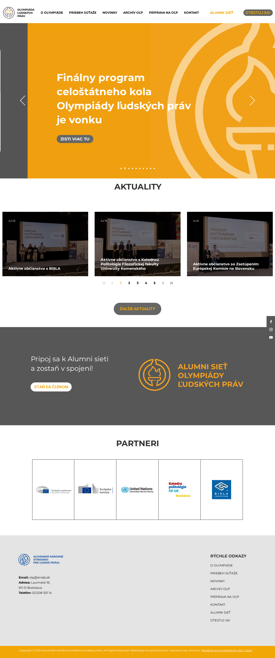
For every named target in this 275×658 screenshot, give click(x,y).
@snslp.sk (42, 577)
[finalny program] (125, 168)
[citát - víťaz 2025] (139, 168)
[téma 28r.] (147, 168)
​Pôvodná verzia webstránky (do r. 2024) (226, 650)
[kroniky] (128, 168)
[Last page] (171, 283)
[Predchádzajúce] (22, 101)
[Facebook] (271, 321)
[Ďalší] (252, 101)
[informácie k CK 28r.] (132, 168)
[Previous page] (112, 283)
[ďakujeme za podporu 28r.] (121, 168)
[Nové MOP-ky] (150, 168)
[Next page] (163, 283)
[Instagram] (271, 329)
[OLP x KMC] (143, 168)
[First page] (104, 283)
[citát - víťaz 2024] (154, 168)
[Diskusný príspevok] (136, 168)
